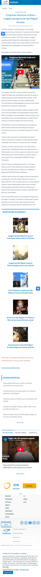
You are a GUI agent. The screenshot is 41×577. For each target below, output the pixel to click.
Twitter (26, 523)
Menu (35, 2)
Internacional (16, 541)
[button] (3, 34)
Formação (8, 499)
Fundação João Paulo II (19, 529)
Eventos (8, 496)
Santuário (8, 511)
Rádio (25, 499)
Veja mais (20, 422)
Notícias (4, 8)
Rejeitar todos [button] (24, 569)
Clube (7, 508)
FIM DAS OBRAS (20, 433)
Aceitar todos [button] (8, 572)
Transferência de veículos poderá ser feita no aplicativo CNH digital (19, 392)
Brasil (10, 8)
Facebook (21, 523)
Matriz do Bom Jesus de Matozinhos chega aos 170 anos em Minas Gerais (20, 415)
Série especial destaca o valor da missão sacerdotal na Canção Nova (17, 384)
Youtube (30, 523)
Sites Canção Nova (38, 2)
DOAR (6, 524)
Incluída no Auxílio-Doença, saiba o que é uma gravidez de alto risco (19, 408)
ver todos (20, 474)
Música (7, 505)
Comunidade (9, 514)
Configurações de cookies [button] (10, 569)
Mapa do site (16, 537)
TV (24, 496)
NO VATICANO (8, 433)
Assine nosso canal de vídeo (10, 368)
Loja (24, 502)
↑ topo (20, 493)
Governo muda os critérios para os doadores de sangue (20, 400)
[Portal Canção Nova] (5, 2)
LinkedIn (38, 523)
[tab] (8, 432)
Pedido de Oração (18, 533)
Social (7, 517)
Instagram (34, 523)
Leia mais (5, 567)
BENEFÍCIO (33, 433)
